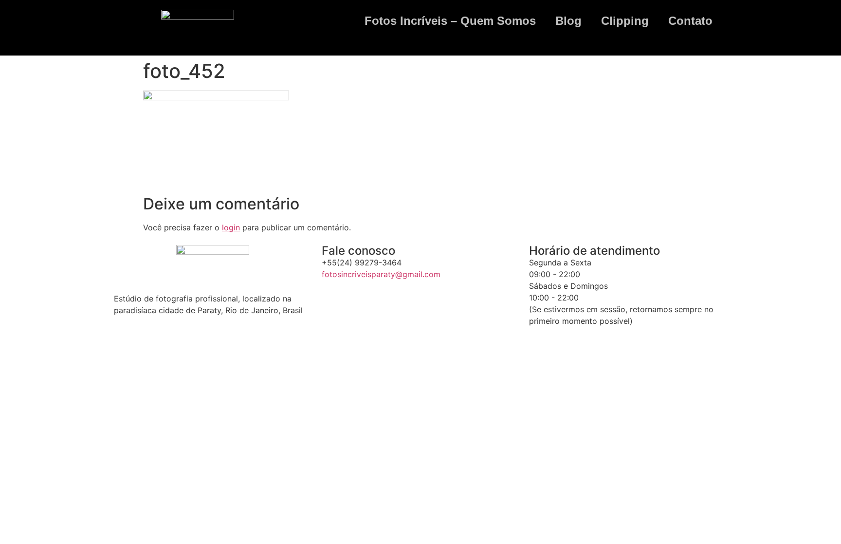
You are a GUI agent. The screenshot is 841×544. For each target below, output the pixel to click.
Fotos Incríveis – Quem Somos (450, 20)
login (231, 227)
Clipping (625, 20)
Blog (568, 20)
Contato (690, 20)
